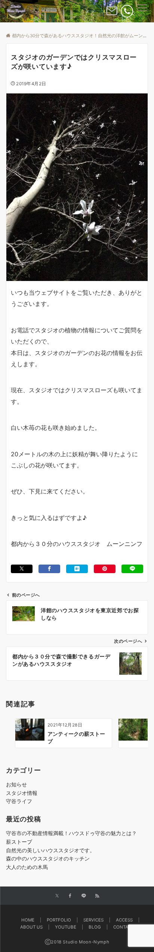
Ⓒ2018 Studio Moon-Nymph (77, 942)
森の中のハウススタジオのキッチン (48, 858)
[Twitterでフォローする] (57, 896)
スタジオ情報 (21, 793)
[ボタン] (112, 13)
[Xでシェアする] (22, 569)
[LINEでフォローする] (83, 896)
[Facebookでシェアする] (49, 569)
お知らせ (16, 784)
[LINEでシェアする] (132, 569)
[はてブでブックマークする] (77, 569)
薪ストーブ (19, 841)
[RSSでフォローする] (97, 896)
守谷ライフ (19, 801)
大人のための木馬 (27, 867)
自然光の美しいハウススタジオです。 (50, 850)
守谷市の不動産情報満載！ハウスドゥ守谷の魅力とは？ (71, 833)
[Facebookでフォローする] (70, 896)
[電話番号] (127, 11)
